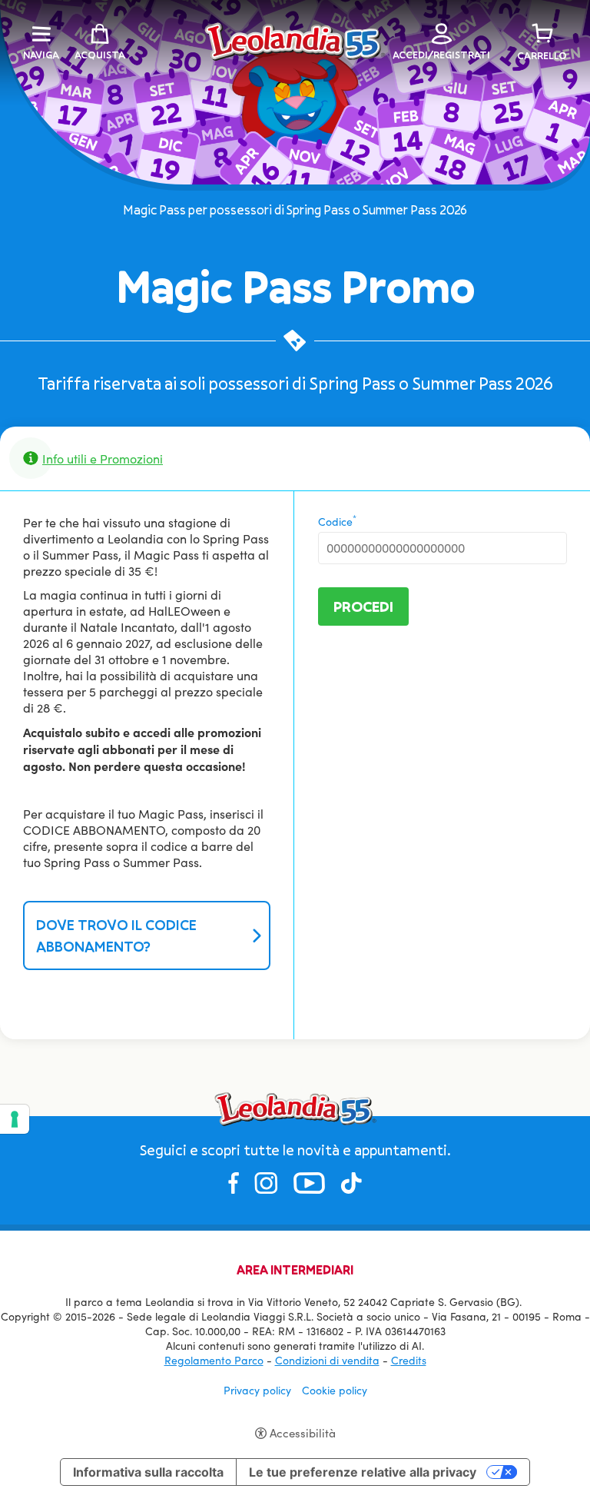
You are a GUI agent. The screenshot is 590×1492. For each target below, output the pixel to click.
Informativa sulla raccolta (148, 1472)
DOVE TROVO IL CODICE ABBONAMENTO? (116, 935)
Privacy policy (257, 1390)
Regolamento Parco (214, 1360)
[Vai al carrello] (542, 33)
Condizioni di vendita (327, 1360)
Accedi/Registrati (441, 54)
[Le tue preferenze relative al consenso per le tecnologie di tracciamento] (14, 1119)
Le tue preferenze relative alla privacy (362, 1472)
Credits (408, 1360)
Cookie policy (334, 1390)
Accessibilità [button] (303, 1432)
